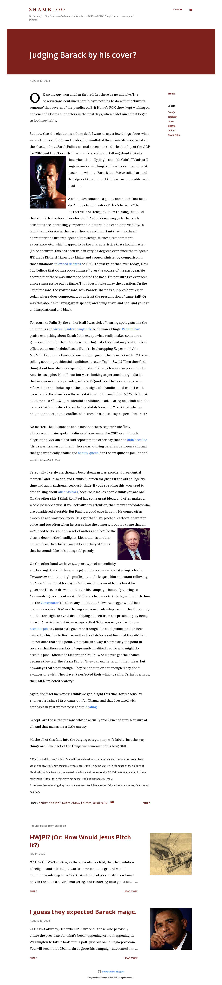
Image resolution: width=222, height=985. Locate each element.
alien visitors (68, 492)
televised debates (67, 264)
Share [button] (171, 93)
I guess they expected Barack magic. (83, 912)
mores (171, 121)
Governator (50, 603)
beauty (171, 112)
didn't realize (137, 440)
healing (91, 707)
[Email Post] (112, 803)
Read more (131, 891)
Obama (171, 125)
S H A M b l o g (47, 9)
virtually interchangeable (72, 329)
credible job (39, 629)
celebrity (172, 116)
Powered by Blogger (112, 971)
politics (171, 130)
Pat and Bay (131, 329)
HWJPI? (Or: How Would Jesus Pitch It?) (80, 841)
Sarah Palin (174, 135)
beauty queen (88, 453)
